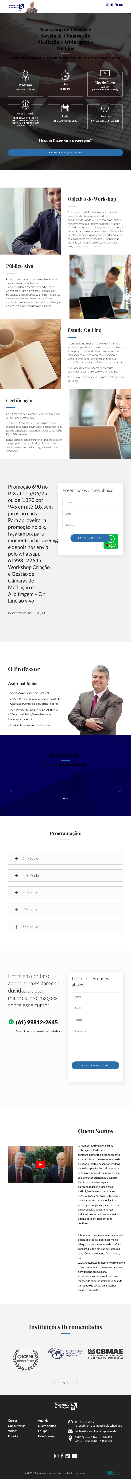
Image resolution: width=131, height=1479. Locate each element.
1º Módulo (30, 858)
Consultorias (16, 1426)
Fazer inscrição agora (65, 152)
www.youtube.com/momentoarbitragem (101, 1262)
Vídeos (12, 1431)
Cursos (12, 1420)
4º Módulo (30, 910)
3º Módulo (30, 893)
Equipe (42, 1431)
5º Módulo (30, 927)
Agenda (43, 1420)
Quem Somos (47, 1426)
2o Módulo (31, 876)
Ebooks (13, 1436)
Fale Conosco (47, 1436)
